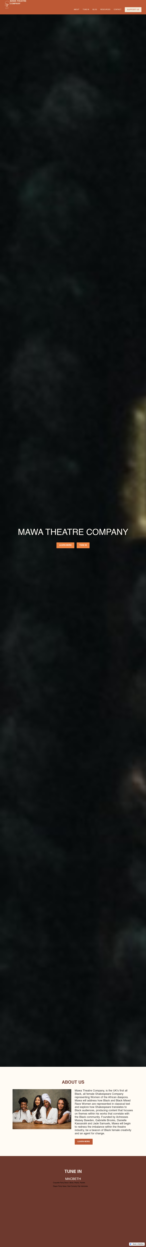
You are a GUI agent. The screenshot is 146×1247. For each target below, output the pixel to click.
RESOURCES (105, 9)
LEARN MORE (65, 545)
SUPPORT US (133, 10)
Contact (117, 9)
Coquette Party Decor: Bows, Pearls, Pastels (69, 1183)
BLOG (95, 9)
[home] (7, 5)
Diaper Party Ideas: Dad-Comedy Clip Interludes (70, 1186)
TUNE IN (86, 9)
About (76, 9)
